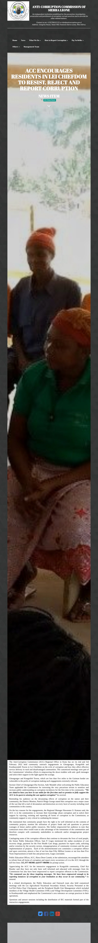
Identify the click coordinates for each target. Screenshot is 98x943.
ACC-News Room (49, 100)
